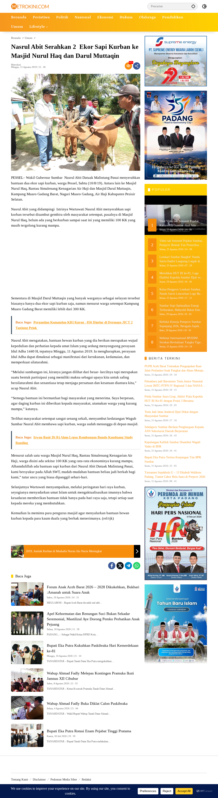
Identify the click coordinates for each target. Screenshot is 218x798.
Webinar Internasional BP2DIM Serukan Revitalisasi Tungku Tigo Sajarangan (180, 340)
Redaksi (86, 779)
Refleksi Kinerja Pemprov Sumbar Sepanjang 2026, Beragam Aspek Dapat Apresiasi (180, 324)
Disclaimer (39, 779)
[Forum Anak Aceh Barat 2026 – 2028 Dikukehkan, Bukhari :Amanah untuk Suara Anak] (27, 594)
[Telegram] (128, 565)
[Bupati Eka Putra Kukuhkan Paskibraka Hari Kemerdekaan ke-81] (27, 652)
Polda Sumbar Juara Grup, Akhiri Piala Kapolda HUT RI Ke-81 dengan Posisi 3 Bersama (174, 398)
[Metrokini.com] (30, 6)
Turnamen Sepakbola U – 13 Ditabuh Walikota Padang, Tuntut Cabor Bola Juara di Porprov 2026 (175, 474)
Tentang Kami (19, 779)
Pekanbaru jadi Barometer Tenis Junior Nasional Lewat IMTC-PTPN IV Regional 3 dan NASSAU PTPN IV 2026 (175, 384)
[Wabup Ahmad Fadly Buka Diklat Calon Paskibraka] (27, 707)
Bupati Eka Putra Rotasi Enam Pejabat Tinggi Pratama (89, 731)
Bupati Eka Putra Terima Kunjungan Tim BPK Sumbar (173, 459)
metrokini (16, 65)
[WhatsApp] (136, 565)
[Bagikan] (136, 66)
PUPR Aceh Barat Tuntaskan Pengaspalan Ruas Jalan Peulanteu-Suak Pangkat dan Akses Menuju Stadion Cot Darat (174, 369)
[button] (193, 6)
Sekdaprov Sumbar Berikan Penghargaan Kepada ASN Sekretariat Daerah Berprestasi (174, 429)
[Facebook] (111, 565)
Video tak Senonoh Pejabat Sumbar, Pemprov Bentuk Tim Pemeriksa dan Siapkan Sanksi (181, 243)
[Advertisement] (75, 262)
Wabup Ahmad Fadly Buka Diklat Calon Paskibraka (87, 703)
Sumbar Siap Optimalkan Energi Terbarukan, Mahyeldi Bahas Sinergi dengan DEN (181, 308)
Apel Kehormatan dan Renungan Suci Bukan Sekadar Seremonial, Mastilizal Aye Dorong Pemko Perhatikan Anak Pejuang (93, 619)
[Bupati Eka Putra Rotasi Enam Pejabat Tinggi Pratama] (27, 735)
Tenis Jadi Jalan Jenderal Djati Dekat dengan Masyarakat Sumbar (171, 414)
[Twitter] (120, 565)
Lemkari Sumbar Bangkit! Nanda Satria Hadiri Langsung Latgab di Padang (179, 259)
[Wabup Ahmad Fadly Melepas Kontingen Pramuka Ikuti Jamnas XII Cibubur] (27, 680)
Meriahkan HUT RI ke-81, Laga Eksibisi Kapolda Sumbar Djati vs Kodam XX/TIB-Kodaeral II (179, 276)
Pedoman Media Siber (63, 779)
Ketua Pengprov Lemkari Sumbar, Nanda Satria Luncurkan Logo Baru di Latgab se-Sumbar (181, 292)
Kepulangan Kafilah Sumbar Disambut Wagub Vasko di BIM (172, 444)
